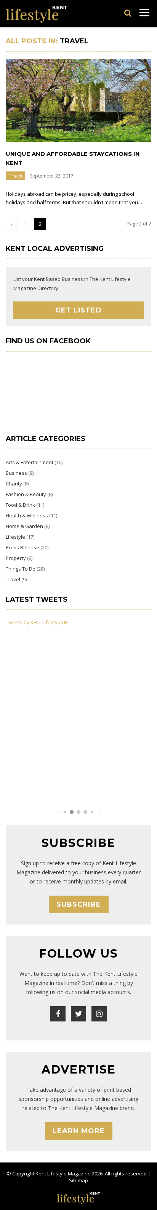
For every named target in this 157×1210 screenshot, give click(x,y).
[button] (57, 811)
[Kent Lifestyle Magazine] (36, 14)
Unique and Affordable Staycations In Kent (73, 158)
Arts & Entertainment (29, 462)
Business (16, 472)
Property (16, 558)
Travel (15, 176)
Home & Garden (24, 526)
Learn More (79, 1131)
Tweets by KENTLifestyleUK (37, 622)
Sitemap (78, 1180)
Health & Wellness (27, 515)
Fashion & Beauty (26, 494)
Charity (14, 483)
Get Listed (78, 310)
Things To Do (20, 568)
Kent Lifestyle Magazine (63, 1173)
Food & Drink (20, 504)
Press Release (22, 547)
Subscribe (78, 904)
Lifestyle (15, 536)
